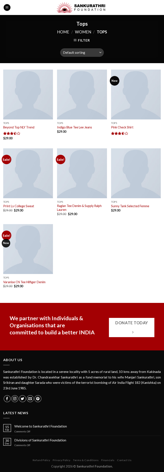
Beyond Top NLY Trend (18, 127)
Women (83, 32)
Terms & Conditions (85, 460)
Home (63, 32)
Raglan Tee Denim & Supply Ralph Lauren (79, 208)
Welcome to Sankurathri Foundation (40, 426)
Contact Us (124, 460)
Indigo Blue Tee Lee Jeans (74, 127)
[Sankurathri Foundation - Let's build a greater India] (82, 7)
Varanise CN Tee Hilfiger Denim (24, 282)
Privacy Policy (61, 460)
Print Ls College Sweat (18, 206)
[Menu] (7, 7)
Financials (107, 460)
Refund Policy (41, 460)
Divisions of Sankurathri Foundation (40, 440)
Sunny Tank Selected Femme (130, 206)
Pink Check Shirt (122, 127)
